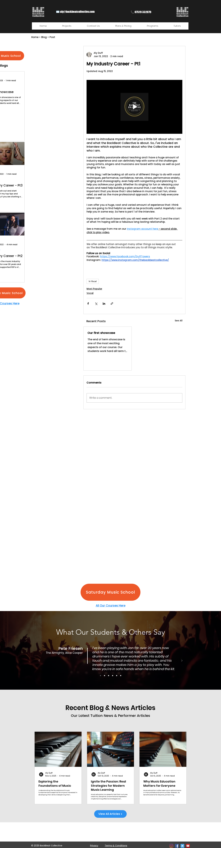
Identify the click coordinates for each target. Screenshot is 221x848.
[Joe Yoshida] (108, 675)
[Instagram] (171, 846)
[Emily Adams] (120, 675)
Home (35, 37)
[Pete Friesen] (100, 675)
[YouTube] (188, 846)
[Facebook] (177, 846)
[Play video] (134, 107)
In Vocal (93, 281)
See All (178, 320)
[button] (67, 26)
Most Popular (94, 288)
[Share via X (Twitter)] (96, 303)
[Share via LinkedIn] (103, 303)
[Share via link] (111, 303)
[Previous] (39, 660)
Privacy (94, 845)
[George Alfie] (104, 675)
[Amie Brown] (112, 675)
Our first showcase (101, 333)
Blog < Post (48, 37)
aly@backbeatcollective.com (77, 11)
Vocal (90, 293)
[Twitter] (182, 846)
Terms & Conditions (116, 845)
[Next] (182, 660)
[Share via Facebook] (88, 303)
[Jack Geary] (116, 675)
